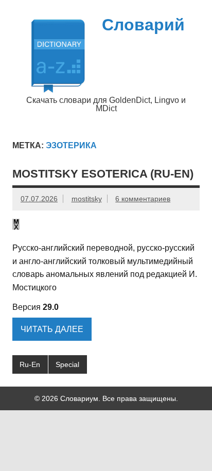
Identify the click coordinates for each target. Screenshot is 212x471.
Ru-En (30, 364)
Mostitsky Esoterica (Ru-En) (102, 173)
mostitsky (87, 199)
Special (67, 364)
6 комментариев (142, 199)
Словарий (143, 24)
